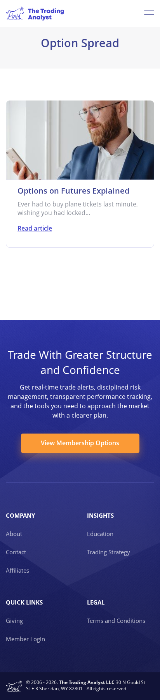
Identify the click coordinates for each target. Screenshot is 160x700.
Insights (100, 515)
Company (20, 515)
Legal (95, 602)
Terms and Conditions (116, 620)
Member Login (25, 639)
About (14, 534)
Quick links (24, 602)
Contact (16, 552)
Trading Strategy (108, 552)
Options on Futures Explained (73, 190)
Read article (34, 228)
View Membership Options (80, 443)
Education (100, 534)
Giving (14, 620)
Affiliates (17, 570)
